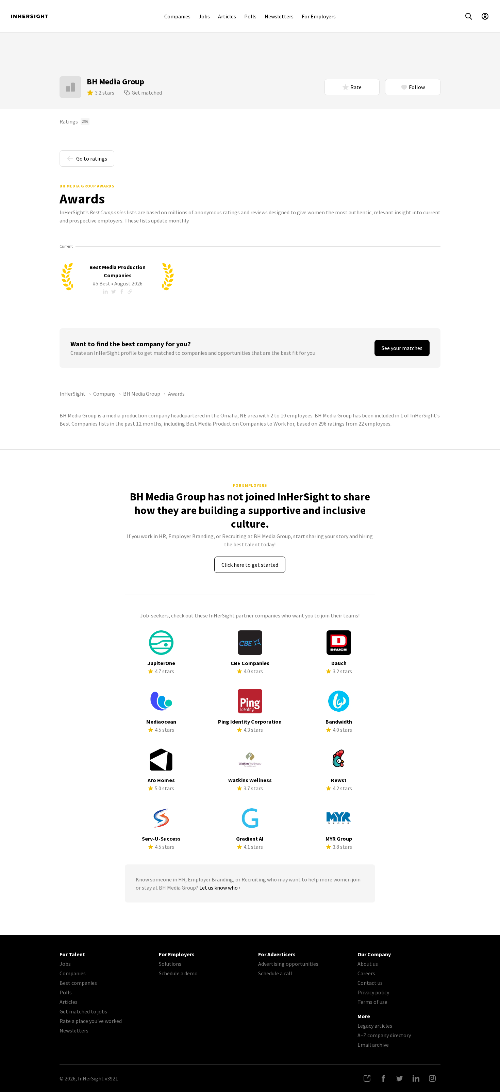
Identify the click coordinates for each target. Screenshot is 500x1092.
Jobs (204, 16)
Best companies (78, 982)
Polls (250, 16)
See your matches (402, 348)
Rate (356, 87)
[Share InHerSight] (367, 1078)
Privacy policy (373, 992)
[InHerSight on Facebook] (383, 1078)
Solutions (170, 963)
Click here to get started (249, 564)
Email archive (373, 1044)
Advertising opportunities (288, 963)
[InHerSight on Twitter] (399, 1078)
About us (367, 963)
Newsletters (279, 16)
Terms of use (372, 1001)
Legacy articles (374, 1025)
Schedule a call (275, 973)
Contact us (370, 982)
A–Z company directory (384, 1035)
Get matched (147, 92)
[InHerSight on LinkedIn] (416, 1078)
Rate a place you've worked (91, 1020)
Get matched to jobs (83, 1011)
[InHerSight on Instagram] (432, 1078)
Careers (366, 973)
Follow (417, 87)
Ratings (74, 121)
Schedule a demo (178, 973)
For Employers (319, 16)
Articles (227, 16)
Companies (177, 16)
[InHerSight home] (29, 16)
